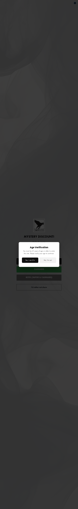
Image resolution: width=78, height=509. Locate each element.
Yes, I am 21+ (30, 260)
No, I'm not (48, 260)
